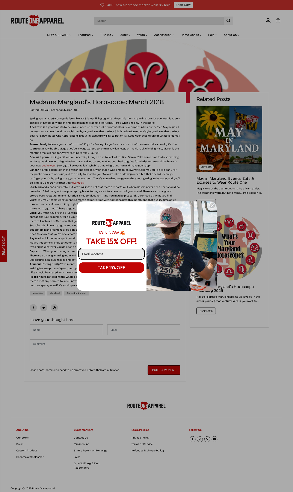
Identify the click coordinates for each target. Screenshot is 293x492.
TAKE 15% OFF (111, 267)
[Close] (212, 205)
